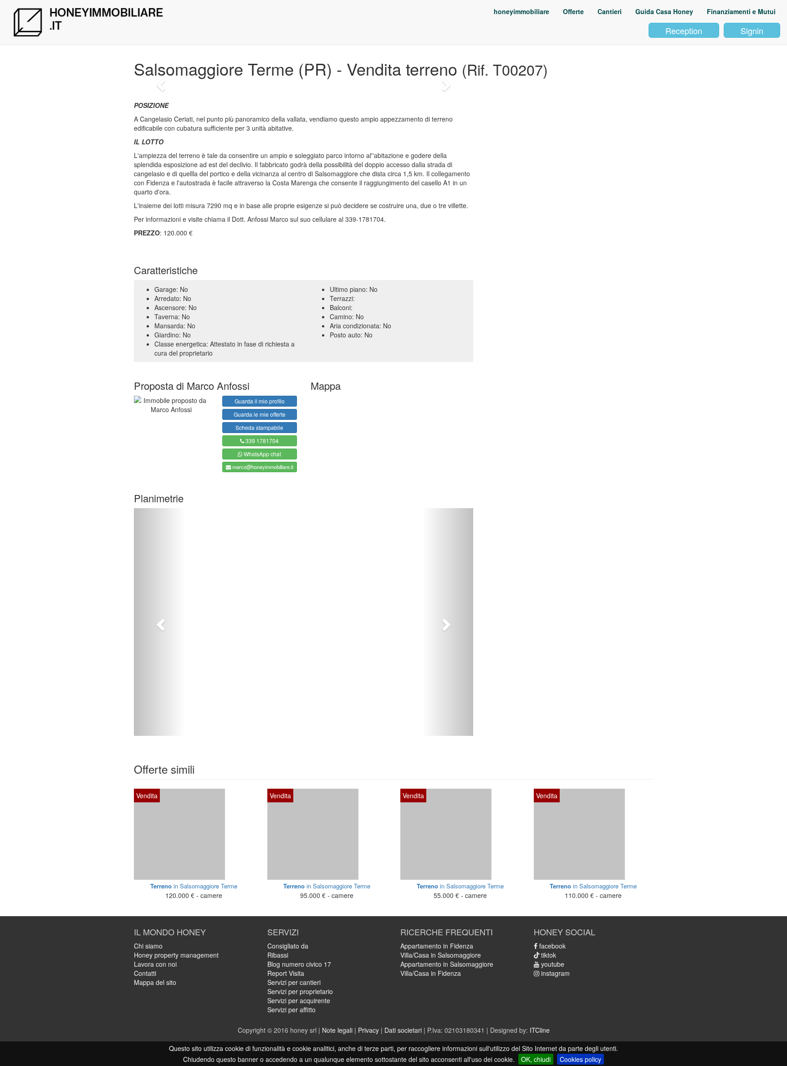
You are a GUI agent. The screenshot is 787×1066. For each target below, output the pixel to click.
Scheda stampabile (259, 427)
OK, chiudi (536, 1059)
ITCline (540, 1030)
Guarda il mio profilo (260, 401)
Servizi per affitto (291, 1009)
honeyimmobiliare (521, 11)
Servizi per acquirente (298, 1000)
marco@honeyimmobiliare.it (262, 466)
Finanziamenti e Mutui (741, 11)
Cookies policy (580, 1059)
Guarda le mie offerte (260, 414)
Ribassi (277, 954)
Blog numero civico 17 (299, 964)
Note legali (337, 1030)
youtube (551, 964)
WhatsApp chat (261, 454)
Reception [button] (683, 30)
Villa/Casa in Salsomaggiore (440, 954)
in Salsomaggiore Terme (193, 886)
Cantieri (610, 11)
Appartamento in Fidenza (436, 945)
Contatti (145, 973)
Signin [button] (752, 30)
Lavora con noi (155, 964)
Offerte (573, 11)
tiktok (547, 954)
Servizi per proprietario (300, 991)
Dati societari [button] (403, 1030)
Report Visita (285, 973)
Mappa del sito (155, 982)
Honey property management (176, 954)
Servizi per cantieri (294, 982)
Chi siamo (148, 945)
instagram (554, 973)
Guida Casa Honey (664, 11)
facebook (551, 945)
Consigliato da (287, 945)
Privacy (368, 1030)
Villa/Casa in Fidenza (430, 973)
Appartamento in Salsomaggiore (446, 964)
